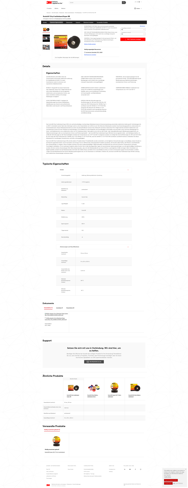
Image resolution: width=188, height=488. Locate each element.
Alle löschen (142, 26)
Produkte (49, 8)
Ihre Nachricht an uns (95, 361)
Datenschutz (69, 484)
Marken (63, 8)
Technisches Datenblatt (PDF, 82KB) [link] (93, 52)
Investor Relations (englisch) (52, 473)
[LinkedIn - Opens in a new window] (125, 469)
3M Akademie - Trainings (89, 473)
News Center (70, 469)
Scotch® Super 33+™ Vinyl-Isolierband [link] (114, 396)
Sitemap (111, 471)
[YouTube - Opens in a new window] (130, 469)
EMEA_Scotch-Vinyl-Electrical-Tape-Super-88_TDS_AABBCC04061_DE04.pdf (56, 319)
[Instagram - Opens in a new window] (141, 469)
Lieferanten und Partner (51, 476)
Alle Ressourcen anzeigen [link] (90, 54)
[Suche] (124, 2)
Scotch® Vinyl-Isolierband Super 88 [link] (73, 396)
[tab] (48, 308)
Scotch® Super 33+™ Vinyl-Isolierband (55, 452)
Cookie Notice (167, 477)
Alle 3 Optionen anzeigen (134, 39)
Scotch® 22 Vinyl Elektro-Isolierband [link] (135, 396)
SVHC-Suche (87, 471)
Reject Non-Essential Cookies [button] (171, 480)
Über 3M (48, 469)
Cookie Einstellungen (77, 484)
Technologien (49, 478)
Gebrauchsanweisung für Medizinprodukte (92, 476)
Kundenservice (112, 469)
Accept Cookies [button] (168, 483)
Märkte (56, 8)
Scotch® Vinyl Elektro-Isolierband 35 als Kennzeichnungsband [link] (92, 396)
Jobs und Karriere (50, 471)
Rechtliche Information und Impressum (59, 484)
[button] (178, 483)
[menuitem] (45, 22)
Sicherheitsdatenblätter (88, 469)
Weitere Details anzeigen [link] (90, 44)
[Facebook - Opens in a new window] (135, 469)
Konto (138, 8)
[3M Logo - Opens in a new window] (54, 2)
